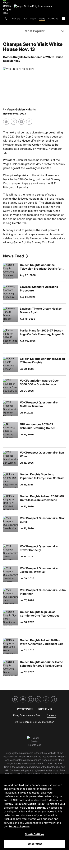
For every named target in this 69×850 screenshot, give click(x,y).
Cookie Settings (35, 807)
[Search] (5, 18)
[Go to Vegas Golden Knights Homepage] (33, 6)
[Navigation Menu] (63, 18)
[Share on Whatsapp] (6, 122)
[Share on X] (14, 122)
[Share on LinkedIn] (21, 122)
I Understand (35, 843)
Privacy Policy (12, 803)
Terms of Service (19, 826)
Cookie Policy (35, 803)
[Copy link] (29, 122)
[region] (34, 812)
